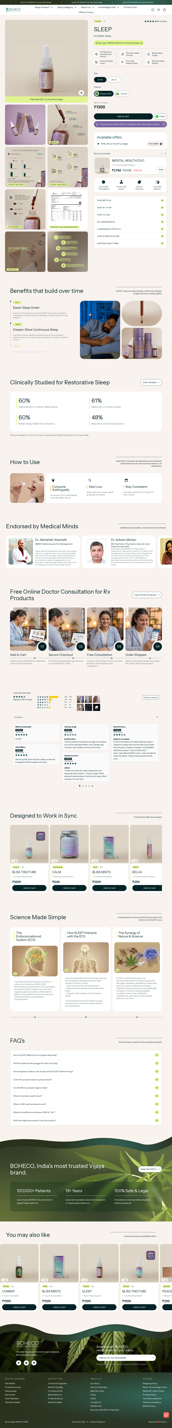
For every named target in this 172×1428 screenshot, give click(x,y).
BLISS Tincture (24, 872)
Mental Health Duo (128, 160)
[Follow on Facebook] (18, 1362)
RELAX (137, 872)
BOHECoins (96, 1406)
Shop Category (65, 7)
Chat (162, 116)
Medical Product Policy (153, 1391)
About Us (86, 7)
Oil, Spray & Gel (55, 1391)
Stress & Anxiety (13, 1387)
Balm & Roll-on (55, 1395)
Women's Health (12, 1402)
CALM (56, 872)
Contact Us (95, 1402)
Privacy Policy (149, 1395)
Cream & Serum (55, 1398)
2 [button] (82, 786)
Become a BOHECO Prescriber (104, 1410)
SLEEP (87, 1291)
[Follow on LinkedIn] (34, 1362)
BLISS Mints (101, 872)
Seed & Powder (55, 1402)
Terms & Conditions (152, 1398)
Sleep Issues (10, 1391)
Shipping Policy (150, 1383)
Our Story (95, 1383)
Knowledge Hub (107, 7)
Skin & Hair (10, 1395)
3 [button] (86, 786)
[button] (151, 21)
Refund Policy (149, 1406)
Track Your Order (79, 1422)
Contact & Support (97, 1422)
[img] (36, 734)
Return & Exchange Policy (155, 1387)
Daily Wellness (12, 1398)
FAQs (93, 1398)
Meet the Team (97, 1391)
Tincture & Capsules (57, 1383)
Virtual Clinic (130, 7)
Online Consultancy (152, 1402)
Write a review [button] (150, 697)
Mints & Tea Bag (55, 1387)
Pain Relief (10, 1383)
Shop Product (42, 7)
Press (93, 1395)
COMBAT (8, 1291)
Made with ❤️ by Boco (158, 1422)
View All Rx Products (145, 595)
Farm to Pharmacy (98, 1387)
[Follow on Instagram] (26, 1362)
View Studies (149, 382)
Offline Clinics (86, 12)
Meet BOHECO (148, 1169)
